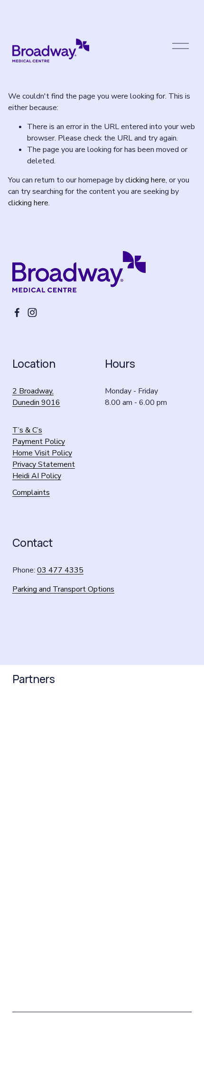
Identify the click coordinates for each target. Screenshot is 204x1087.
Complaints (31, 492)
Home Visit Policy (42, 453)
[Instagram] (32, 312)
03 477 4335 (60, 570)
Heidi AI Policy (36, 476)
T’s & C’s (27, 430)
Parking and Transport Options (63, 589)
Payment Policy (38, 441)
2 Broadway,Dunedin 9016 (36, 397)
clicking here (145, 180)
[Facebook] (17, 312)
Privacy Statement (43, 464)
